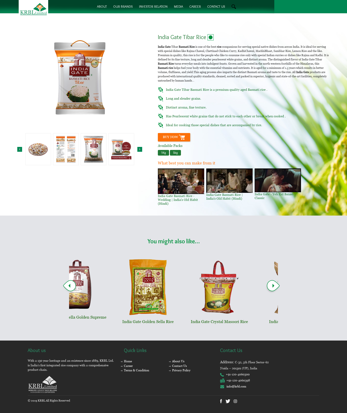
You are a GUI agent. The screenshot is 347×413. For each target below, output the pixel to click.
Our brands (123, 6)
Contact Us (179, 366)
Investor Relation (153, 6)
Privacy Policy (181, 370)
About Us (178, 361)
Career (195, 6)
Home (128, 361)
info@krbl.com (235, 386)
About (102, 6)
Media (178, 6)
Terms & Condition (136, 370)
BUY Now (171, 137)
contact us (216, 6)
